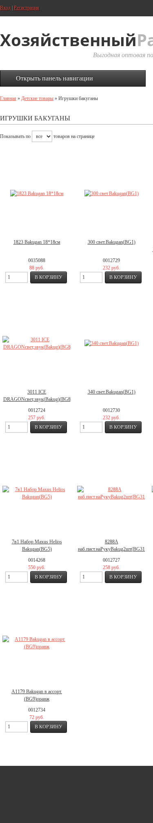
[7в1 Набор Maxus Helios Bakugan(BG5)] (36, 493)
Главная (8, 98)
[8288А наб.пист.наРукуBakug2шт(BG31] (111, 493)
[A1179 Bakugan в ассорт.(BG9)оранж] (36, 643)
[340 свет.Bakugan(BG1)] (111, 343)
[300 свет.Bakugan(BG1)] (111, 193)
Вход (5, 8)
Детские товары (37, 98)
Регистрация (26, 8)
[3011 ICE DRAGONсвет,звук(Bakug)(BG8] (36, 343)
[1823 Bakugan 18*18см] (36, 193)
